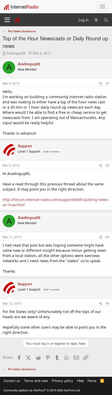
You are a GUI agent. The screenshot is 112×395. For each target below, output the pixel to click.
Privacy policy (62, 380)
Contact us (12, 380)
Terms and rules (36, 380)
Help (80, 380)
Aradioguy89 (16, 53)
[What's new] (96, 20)
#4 (107, 303)
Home (92, 380)
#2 (107, 165)
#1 (107, 83)
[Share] (100, 83)
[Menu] (7, 19)
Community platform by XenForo (42, 390)
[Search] (106, 20)
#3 (107, 237)
